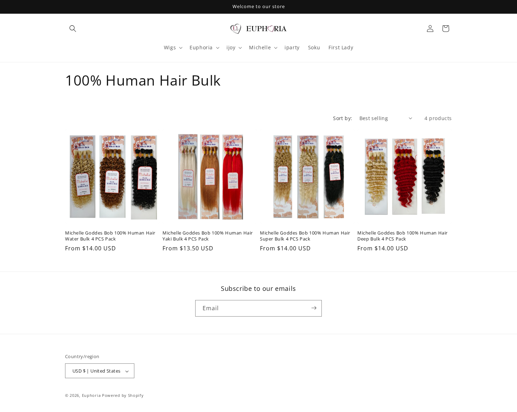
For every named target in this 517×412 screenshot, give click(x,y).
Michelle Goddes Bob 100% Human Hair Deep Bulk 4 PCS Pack (402, 236)
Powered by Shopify (123, 395)
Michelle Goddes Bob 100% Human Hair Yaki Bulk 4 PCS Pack (207, 236)
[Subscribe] (313, 308)
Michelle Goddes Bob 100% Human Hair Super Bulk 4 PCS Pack (305, 236)
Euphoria (91, 395)
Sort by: (342, 118)
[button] (73, 28)
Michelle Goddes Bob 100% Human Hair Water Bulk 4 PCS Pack (110, 236)
